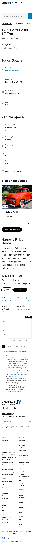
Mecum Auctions (12, 70)
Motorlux (21, 483)
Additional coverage (7, 474)
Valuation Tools (20, 3)
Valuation (21, 443)
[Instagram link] (11, 408)
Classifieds (5, 493)
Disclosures (5, 541)
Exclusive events (23, 455)
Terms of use (18, 541)
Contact (21, 507)
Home (20, 492)
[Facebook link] (3, 408)
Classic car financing (8, 472)
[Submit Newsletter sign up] (30, 421)
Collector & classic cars (8, 452)
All (3, 510)
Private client (5, 467)
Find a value (6, 9)
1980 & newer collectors (8, 450)
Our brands (22, 500)
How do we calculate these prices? (14, 351)
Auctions (4, 491)
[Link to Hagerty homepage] (11, 402)
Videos (4, 505)
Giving (20, 512)
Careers (21, 502)
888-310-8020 (22, 464)
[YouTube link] (15, 408)
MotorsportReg (6, 522)
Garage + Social (6, 517)
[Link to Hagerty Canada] (7, 531)
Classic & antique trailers (9, 457)
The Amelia (22, 474)
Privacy (21, 521)
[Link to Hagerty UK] (10, 531)
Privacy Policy (5, 427)
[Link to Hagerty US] (3, 531)
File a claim (5, 443)
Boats (3, 464)
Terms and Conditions (17, 427)
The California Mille (24, 476)
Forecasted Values (19, 369)
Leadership (22, 497)
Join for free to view (8, 301)
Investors (21, 509)
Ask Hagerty (22, 445)
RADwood (21, 485)
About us (21, 495)
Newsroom (21, 504)
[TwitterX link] (7, 408)
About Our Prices (11, 359)
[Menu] (31, 3)
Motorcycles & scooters (8, 459)
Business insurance (7, 469)
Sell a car (4, 496)
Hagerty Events (23, 471)
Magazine (21, 452)
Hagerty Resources (7, 519)
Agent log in (5, 484)
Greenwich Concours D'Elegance (24, 479)
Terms (20, 524)
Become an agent (7, 481)
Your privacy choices (11, 538)
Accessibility (21, 538)
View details (19, 290)
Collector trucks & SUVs (8, 455)
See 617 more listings (11, 229)
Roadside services (24, 462)
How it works (5, 498)
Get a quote (5, 440)
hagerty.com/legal (14, 374)
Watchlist (16, 9)
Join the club (22, 440)
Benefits (21, 447)
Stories (4, 507)
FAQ (20, 519)
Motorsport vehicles (7, 462)
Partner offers (22, 450)
